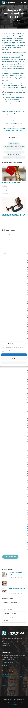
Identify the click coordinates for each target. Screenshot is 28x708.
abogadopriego (19, 146)
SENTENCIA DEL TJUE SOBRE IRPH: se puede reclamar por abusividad (13, 183)
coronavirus (10, 149)
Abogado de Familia (7, 676)
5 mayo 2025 (13, 576)
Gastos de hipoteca (9, 606)
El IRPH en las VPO (13, 581)
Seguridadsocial (19, 157)
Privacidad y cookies (9, 364)
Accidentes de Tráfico (8, 683)
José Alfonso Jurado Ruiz (16, 577)
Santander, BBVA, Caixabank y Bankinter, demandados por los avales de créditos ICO (13, 216)
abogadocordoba (14, 143)
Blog (18, 20)
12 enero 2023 (5, 193)
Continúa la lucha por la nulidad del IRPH (13, 191)
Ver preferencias (14, 362)
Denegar (14, 358)
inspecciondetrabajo (14, 154)
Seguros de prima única (10, 613)
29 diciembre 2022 (6, 219)
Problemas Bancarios (7, 674)
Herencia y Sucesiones (8, 679)
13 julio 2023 (4, 186)
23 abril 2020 (11, 20)
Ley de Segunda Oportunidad (11, 602)
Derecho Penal (18, 676)
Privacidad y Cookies (14, 702)
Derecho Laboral (6, 685)
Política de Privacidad (27, 537)
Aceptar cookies (14, 355)
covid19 (19, 149)
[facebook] (2, 665)
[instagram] (6, 665)
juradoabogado (8, 157)
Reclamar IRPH (7, 620)
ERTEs (21, 151)
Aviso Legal (6, 702)
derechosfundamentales (11, 151)
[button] (26, 344)
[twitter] (4, 665)
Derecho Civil (17, 674)
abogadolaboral (8, 146)
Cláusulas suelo (8, 609)
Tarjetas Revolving (8, 617)
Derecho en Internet (19, 683)
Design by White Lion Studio (17, 701)
